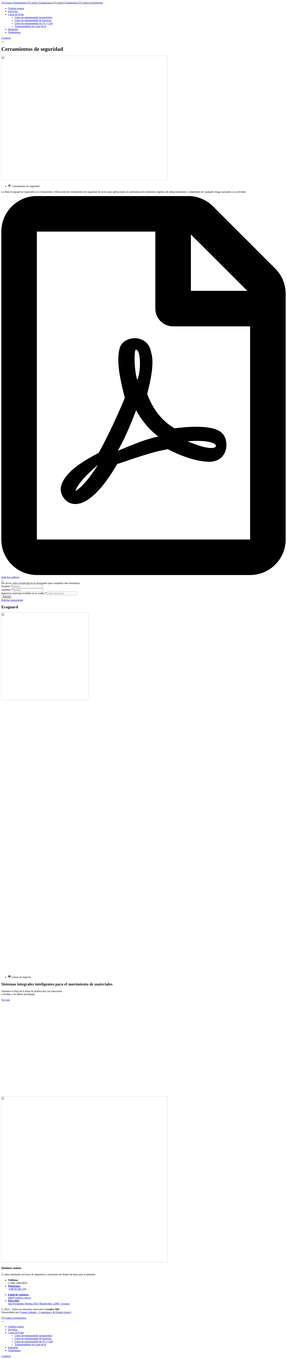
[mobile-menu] (2, 41)
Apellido (6, 589)
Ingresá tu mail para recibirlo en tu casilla (23, 593)
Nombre (6, 586)
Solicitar (6, 597)
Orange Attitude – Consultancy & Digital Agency (45, 1312)
